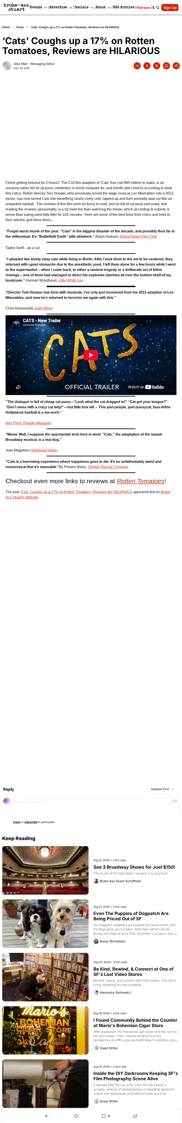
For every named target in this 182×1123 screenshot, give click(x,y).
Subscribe (31, 822)
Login (16, 822)
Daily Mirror (44, 308)
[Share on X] (146, 65)
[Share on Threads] (156, 65)
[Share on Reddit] (176, 65)
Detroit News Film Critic (138, 236)
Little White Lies (70, 280)
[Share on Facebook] (137, 65)
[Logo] (16, 7)
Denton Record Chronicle (108, 467)
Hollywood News (43, 450)
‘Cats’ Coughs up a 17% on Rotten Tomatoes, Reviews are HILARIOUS (76, 492)
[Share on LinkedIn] (166, 65)
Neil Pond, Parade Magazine (28, 423)
